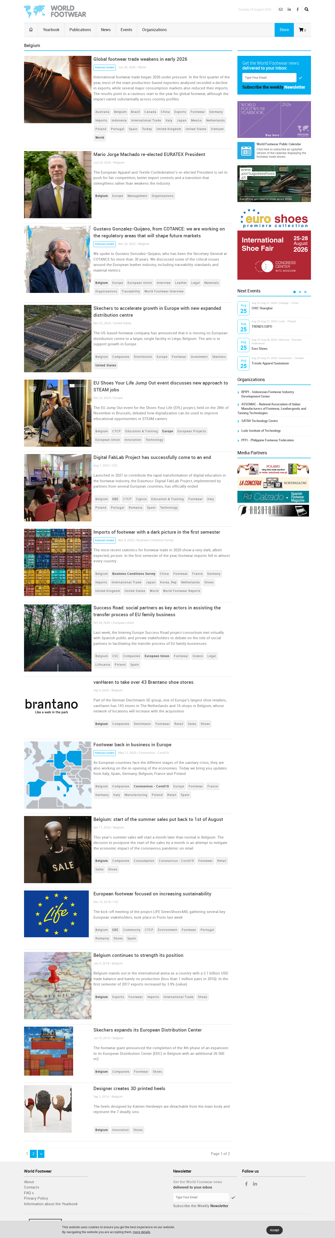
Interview (164, 283)
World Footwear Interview (164, 291)
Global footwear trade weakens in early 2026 (140, 59)
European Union (140, 283)
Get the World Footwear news (197, 1182)
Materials (211, 283)
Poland (100, 129)
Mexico (196, 120)
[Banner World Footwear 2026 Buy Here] (274, 119)
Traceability (131, 291)
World (154, 591)
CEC (115, 656)
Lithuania (102, 664)
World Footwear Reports (181, 591)
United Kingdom (168, 129)
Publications (80, 29)
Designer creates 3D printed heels (129, 1088)
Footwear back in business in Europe (132, 744)
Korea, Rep (168, 582)
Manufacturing (136, 795)
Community (132, 930)
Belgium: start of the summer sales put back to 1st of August (158, 819)
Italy (169, 120)
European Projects (192, 431)
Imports (101, 120)
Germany (216, 112)
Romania (135, 507)
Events (126, 29)
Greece (198, 656)
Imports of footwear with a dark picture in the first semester (156, 532)
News (106, 29)
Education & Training (141, 431)
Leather (181, 283)
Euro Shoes (260, 348)
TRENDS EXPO (262, 326)
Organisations (163, 196)
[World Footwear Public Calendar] (246, 150)
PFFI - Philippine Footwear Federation (267, 440)
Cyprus (141, 499)
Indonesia (119, 120)
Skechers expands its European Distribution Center (147, 1030)
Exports (180, 112)
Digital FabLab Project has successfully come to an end (152, 457)
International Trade (146, 120)
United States (196, 129)
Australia (102, 112)
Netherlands (215, 120)
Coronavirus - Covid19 (176, 861)
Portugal (117, 129)
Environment (167, 930)
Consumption (144, 861)
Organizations (154, 29)
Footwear (198, 112)
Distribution (143, 357)
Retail (178, 724)
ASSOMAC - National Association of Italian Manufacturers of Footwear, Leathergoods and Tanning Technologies (271, 408)
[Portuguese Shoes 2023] (274, 183)
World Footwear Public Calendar (279, 144)
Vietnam (217, 129)
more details (141, 1232)
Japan (182, 120)
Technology (154, 440)
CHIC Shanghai (262, 308)
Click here (263, 149)
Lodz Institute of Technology (261, 431)
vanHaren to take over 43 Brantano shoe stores (143, 682)
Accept (274, 1230)
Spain (133, 129)
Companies (120, 357)
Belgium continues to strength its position (138, 955)
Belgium (120, 112)
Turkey (147, 129)
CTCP (116, 431)
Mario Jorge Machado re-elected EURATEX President (149, 154)
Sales (192, 724)
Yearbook (51, 29)
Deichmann (142, 724)
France (197, 574)
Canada (150, 112)
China (165, 112)
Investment (199, 357)
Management (137, 196)
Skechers (219, 357)
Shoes (209, 582)
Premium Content (104, 67)
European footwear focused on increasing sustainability (152, 894)
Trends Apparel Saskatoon (270, 363)
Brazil (135, 112)
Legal (195, 283)
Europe (117, 196)
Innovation (133, 440)
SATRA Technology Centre (259, 421)
